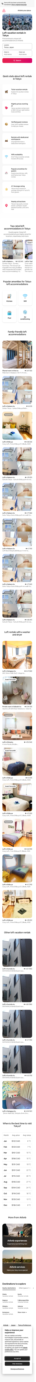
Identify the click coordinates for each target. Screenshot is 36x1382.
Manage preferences (17, 1369)
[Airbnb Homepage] (3, 10)
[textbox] (10, 54)
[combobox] (17, 47)
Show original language (19, 5)
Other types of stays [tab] (25, 1288)
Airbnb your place (24, 10)
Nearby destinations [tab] (9, 1288)
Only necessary (17, 1364)
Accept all (17, 1358)
